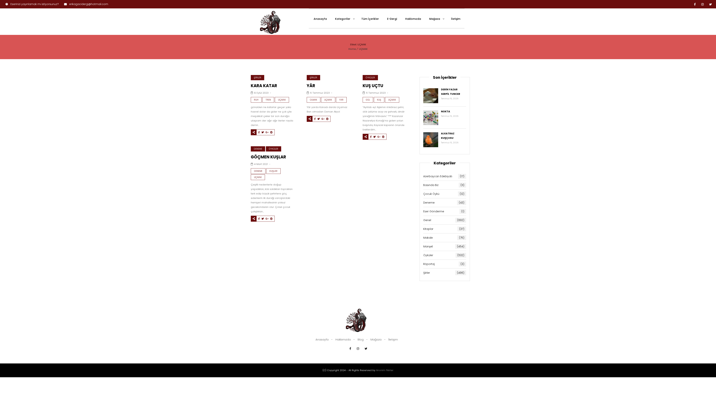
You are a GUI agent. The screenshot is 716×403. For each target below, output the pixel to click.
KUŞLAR (273, 171)
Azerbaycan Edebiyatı (443, 176)
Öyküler (370, 77)
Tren (268, 99)
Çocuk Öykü (443, 194)
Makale (443, 238)
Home (352, 49)
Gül (368, 99)
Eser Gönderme (443, 211)
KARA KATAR (264, 86)
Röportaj (443, 264)
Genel (443, 220)
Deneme (258, 148)
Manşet (443, 246)
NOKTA (445, 111)
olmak (313, 99)
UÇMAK (363, 49)
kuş (379, 99)
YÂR (311, 86)
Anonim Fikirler (384, 370)
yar (341, 99)
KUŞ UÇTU (373, 86)
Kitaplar (443, 229)
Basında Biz (443, 185)
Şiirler (257, 77)
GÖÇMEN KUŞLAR (268, 157)
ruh (256, 99)
